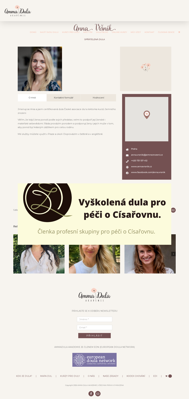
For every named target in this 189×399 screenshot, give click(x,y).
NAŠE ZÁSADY (110, 376)
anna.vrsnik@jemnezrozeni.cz (147, 154)
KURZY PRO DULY (70, 376)
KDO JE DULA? (24, 376)
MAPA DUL (46, 376)
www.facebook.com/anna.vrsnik (148, 172)
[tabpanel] (67, 123)
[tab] (32, 98)
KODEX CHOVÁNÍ (136, 376)
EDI (155, 376)
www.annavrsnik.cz (141, 166)
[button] (146, 115)
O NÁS (91, 376)
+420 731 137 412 (139, 160)
